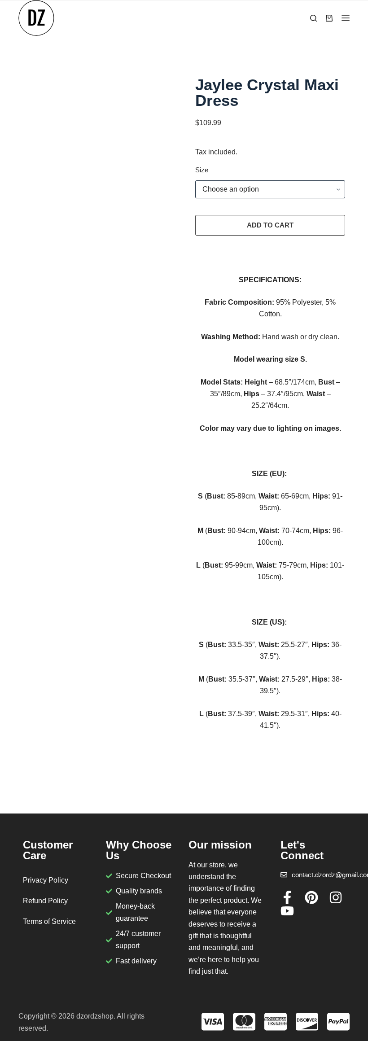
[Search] (313, 18)
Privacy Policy (45, 880)
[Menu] (346, 18)
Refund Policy (45, 901)
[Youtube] (287, 911)
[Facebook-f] (287, 897)
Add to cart (270, 225)
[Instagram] (335, 897)
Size (201, 170)
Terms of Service (49, 921)
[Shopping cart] (329, 18)
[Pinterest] (311, 897)
